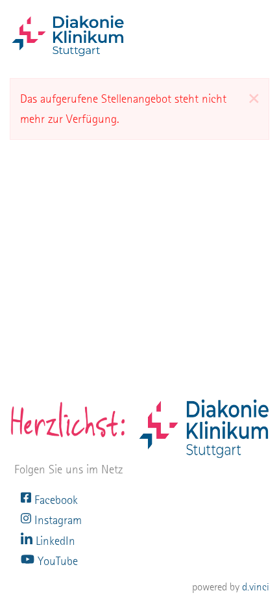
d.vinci (255, 587)
